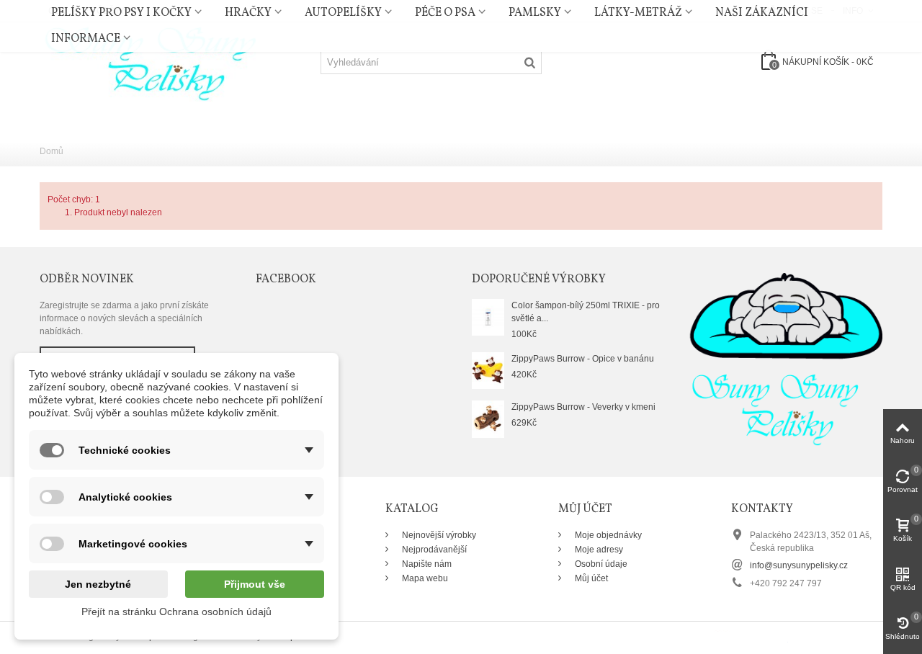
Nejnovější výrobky (438, 535)
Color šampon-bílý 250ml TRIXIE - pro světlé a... (585, 311)
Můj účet (590, 578)
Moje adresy (598, 550)
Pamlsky (535, 13)
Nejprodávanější (433, 550)
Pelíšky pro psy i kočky (121, 13)
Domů (51, 151)
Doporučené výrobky (539, 279)
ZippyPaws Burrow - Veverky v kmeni (583, 407)
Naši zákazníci (761, 13)
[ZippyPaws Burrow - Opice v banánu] (488, 370)
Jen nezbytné (98, 584)
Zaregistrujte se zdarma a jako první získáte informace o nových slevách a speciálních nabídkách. (124, 318)
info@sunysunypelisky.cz (799, 565)
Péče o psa (445, 13)
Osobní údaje (600, 564)
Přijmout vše (254, 584)
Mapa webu (424, 578)
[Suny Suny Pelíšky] (148, 61)
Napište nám (426, 564)
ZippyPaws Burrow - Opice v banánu (582, 359)
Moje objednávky (607, 535)
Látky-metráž (638, 13)
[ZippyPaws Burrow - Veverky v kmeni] (488, 418)
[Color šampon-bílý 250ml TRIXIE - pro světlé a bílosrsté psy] (488, 317)
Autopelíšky (343, 13)
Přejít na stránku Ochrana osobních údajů (176, 611)
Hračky (248, 13)
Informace (85, 39)
